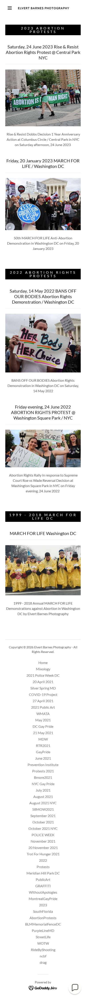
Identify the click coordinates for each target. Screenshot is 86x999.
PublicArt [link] (43, 879)
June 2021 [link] (43, 758)
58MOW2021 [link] (43, 809)
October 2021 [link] (43, 822)
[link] (43, 8)
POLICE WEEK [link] (43, 835)
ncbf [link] (43, 956)
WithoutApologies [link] (43, 892)
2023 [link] (43, 905)
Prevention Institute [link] (43, 765)
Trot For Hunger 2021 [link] (43, 854)
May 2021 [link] (43, 720)
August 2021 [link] (43, 796)
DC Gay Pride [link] (43, 726)
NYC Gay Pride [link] (43, 784)
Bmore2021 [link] (43, 777)
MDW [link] (43, 739)
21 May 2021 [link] (43, 733)
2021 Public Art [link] (43, 707)
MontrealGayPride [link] (43, 898)
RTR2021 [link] (43, 745)
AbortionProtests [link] (43, 918)
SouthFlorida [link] (43, 911)
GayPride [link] (43, 752)
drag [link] (43, 962)
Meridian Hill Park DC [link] (43, 873)
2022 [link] (43, 860)
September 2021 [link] (43, 816)
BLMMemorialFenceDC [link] (43, 924)
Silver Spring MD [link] (43, 688)
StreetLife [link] (43, 937)
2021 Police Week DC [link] (43, 675)
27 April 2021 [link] (43, 701)
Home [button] (43, 662)
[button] (9, 8)
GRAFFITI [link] (43, 886)
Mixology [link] (43, 669)
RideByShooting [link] (43, 950)
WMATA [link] (43, 713)
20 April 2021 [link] (43, 682)
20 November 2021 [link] (43, 847)
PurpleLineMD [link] (43, 930)
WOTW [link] (43, 943)
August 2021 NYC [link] (43, 803)
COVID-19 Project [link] (43, 694)
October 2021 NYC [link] (43, 828)
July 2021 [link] (43, 790)
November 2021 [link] (43, 841)
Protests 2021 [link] (43, 771)
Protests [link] (43, 867)
